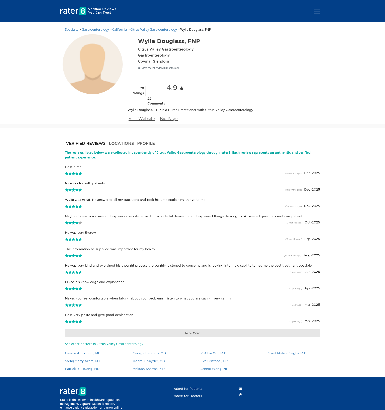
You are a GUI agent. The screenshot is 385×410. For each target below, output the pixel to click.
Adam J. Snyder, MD (149, 361)
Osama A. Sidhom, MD (83, 353)
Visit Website (142, 119)
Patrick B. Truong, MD (82, 368)
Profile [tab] (146, 143)
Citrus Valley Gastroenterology (153, 29)
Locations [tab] (121, 143)
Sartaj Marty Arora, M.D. (83, 361)
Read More (192, 333)
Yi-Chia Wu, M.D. (214, 353)
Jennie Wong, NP (214, 368)
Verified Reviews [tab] (86, 143)
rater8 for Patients (188, 388)
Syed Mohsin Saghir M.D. (287, 353)
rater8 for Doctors (188, 396)
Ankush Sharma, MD (149, 368)
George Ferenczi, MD (149, 353)
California (119, 29)
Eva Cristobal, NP (214, 361)
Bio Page (169, 119)
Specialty (71, 29)
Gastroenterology (95, 29)
